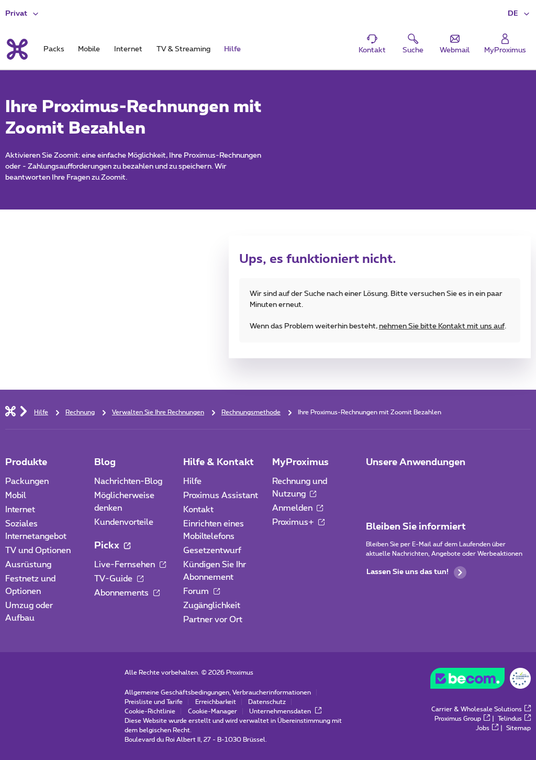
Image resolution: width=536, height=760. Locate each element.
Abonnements (122, 593)
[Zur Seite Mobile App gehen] (375, 484)
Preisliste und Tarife (154, 702)
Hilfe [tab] (232, 49)
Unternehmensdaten (280, 711)
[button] (519, 13)
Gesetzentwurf (212, 550)
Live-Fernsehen (125, 564)
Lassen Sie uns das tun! (407, 572)
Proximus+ (294, 522)
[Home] (10, 410)
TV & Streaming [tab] (183, 49)
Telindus (510, 718)
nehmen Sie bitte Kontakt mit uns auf (442, 326)
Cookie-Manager (212, 711)
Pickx (107, 545)
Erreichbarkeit (215, 702)
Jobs (482, 728)
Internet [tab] (128, 49)
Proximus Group (457, 718)
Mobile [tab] (89, 49)
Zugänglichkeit (211, 605)
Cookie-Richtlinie (150, 711)
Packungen (27, 481)
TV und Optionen (38, 550)
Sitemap (518, 728)
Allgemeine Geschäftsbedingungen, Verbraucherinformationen (218, 692)
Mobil (15, 495)
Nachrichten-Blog (128, 481)
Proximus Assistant (220, 495)
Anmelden (293, 508)
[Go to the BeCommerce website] (480, 681)
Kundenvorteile (123, 522)
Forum (197, 591)
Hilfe (192, 481)
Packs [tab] (53, 49)
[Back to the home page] (16, 49)
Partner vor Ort (212, 619)
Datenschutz (267, 702)
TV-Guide (114, 579)
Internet (20, 509)
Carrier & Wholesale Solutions (476, 709)
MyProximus (300, 462)
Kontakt (198, 509)
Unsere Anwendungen (415, 462)
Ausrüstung (28, 564)
